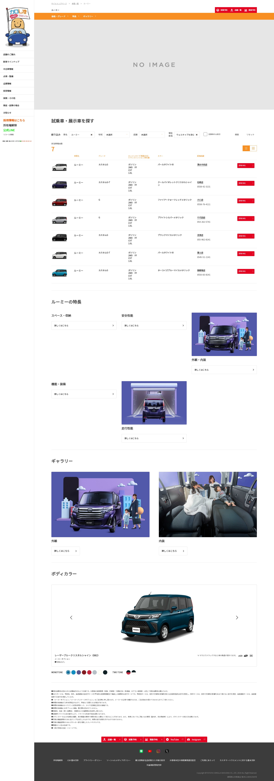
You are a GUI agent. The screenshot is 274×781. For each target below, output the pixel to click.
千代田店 (201, 217)
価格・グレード (59, 16)
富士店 (200, 252)
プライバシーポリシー (92, 760)
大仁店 (200, 199)
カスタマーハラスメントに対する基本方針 (237, 760)
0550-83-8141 (203, 274)
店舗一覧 (238, 10)
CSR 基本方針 (73, 760)
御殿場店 (201, 270)
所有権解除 (58, 760)
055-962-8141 (203, 239)
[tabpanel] (154, 65)
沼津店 (200, 235)
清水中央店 (202, 164)
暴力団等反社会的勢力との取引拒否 (150, 760)
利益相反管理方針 (154, 765)
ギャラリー (88, 16)
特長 (74, 16)
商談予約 (252, 10)
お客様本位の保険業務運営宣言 (183, 760)
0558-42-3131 (203, 186)
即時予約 (242, 165)
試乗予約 (224, 10)
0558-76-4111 (203, 204)
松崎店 (200, 182)
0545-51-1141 (203, 257)
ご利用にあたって (207, 760)
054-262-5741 (203, 221)
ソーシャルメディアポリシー (119, 760)
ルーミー (55, 10)
